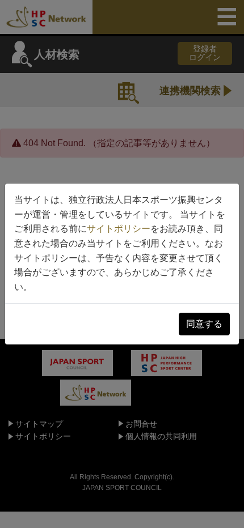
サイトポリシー (118, 228)
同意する (204, 324)
